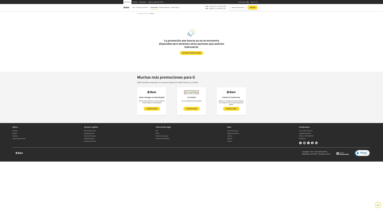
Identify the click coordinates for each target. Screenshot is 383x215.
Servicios (229, 136)
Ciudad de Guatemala (305, 133)
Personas (127, 2)
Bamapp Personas (89, 133)
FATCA (157, 133)
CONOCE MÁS (152, 109)
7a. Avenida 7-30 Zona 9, (306, 131)
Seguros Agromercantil (155, 2)
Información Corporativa (162, 138)
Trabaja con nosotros (233, 133)
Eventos (229, 141)
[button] (362, 153)
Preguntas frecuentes (90, 141)
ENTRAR (252, 7)
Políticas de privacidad (162, 136)
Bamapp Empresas (89, 138)
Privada (134, 2)
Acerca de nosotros (232, 131)
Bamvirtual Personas (90, 131)
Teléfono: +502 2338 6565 (306, 136)
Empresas (142, 2)
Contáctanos (302, 138)
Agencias (229, 138)
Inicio (138, 13)
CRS (157, 131)
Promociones (146, 13)
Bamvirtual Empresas (90, 136)
